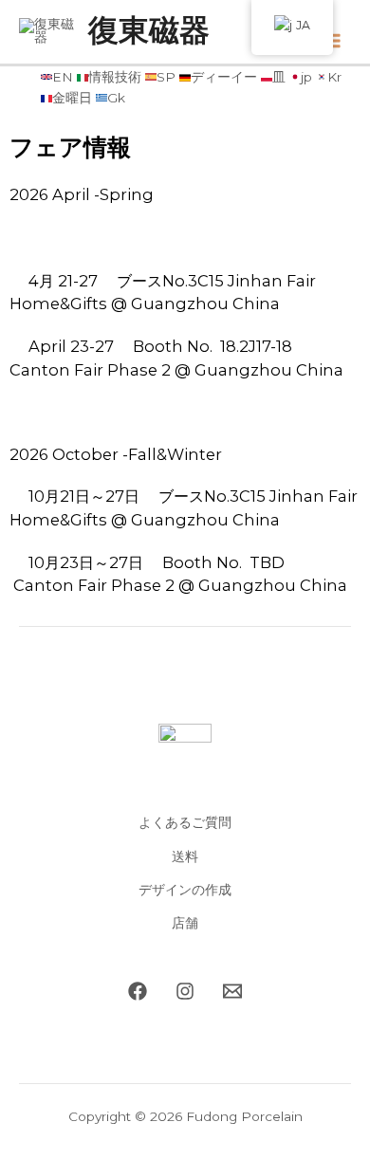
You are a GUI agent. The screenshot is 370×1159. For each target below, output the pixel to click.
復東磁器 (149, 31)
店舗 (185, 922)
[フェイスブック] (137, 991)
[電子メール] (232, 991)
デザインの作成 (185, 889)
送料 (185, 856)
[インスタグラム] (185, 991)
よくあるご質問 (185, 822)
